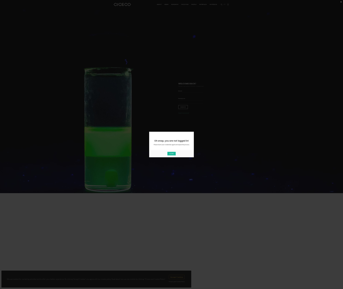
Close (171, 153)
